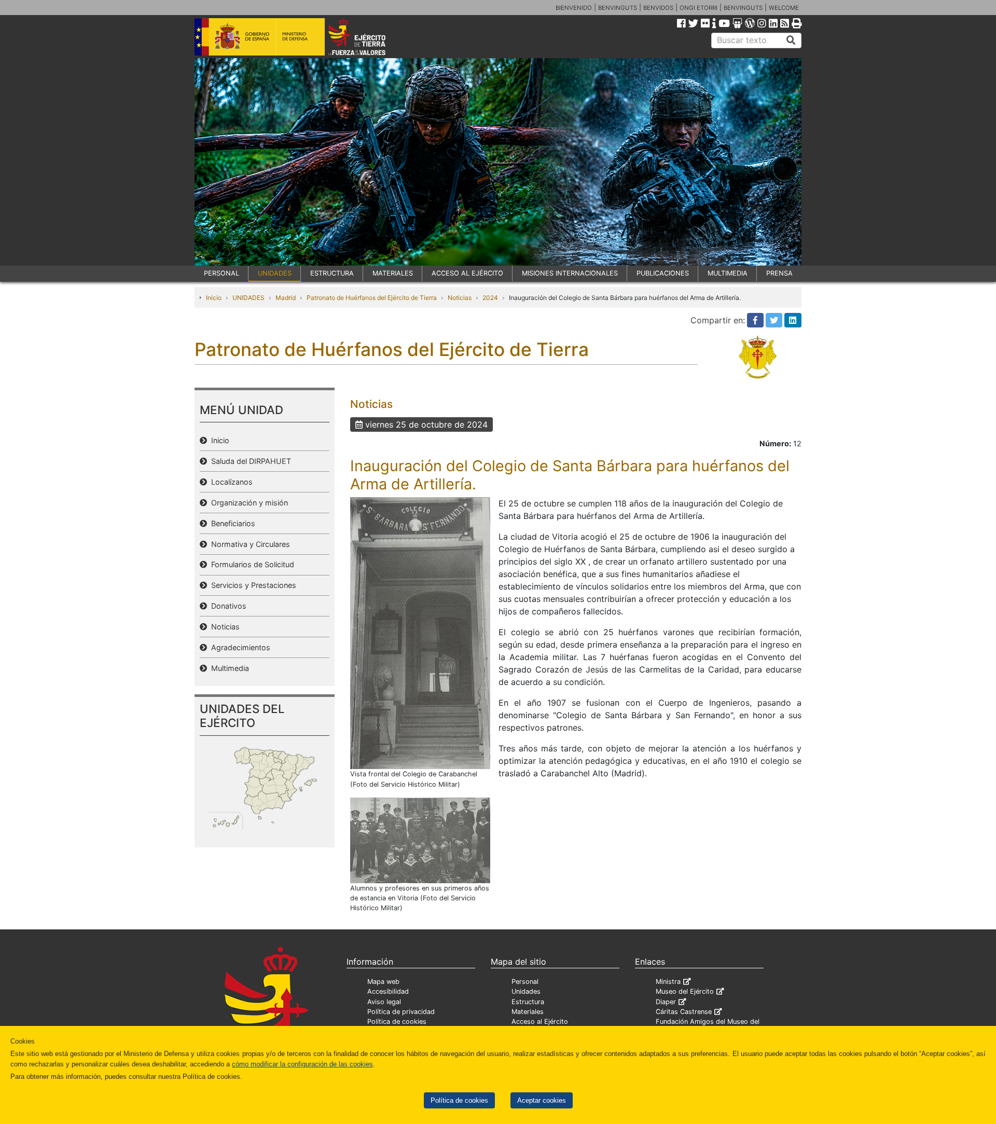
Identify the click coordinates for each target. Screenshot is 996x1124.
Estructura (527, 1002)
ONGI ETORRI (698, 7)
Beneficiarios (231, 523)
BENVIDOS (658, 7)
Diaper (666, 1002)
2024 (490, 297)
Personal (524, 981)
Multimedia (228, 668)
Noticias (460, 297)
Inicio (214, 297)
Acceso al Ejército (539, 1021)
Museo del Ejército (685, 991)
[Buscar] (791, 40)
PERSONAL (221, 273)
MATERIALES (392, 273)
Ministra (668, 981)
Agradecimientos (238, 647)
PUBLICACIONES (663, 273)
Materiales (527, 1012)
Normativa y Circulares (248, 544)
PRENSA (779, 273)
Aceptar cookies (541, 1100)
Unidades (526, 991)
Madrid (285, 297)
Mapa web (383, 981)
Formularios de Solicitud (250, 564)
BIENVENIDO (574, 7)
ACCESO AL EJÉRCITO (467, 273)
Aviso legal (384, 1002)
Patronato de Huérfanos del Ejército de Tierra (372, 297)
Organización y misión (247, 502)
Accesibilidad (388, 991)
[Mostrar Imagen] (420, 632)
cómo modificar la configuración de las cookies (302, 1064)
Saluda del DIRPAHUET (249, 461)
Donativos (226, 605)
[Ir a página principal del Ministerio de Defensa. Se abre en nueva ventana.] (260, 36)
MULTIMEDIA (728, 273)
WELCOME (784, 7)
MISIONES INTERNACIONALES (570, 273)
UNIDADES (275, 273)
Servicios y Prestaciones (251, 585)
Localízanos (230, 481)
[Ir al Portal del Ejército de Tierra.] (368, 36)
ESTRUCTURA (332, 273)
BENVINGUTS (617, 7)
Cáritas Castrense (684, 1012)
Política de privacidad (401, 1012)
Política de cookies (459, 1100)
